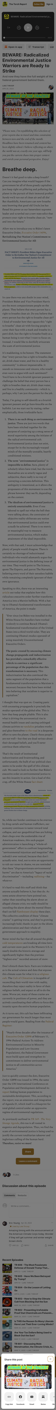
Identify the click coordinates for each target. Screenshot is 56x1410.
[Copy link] (9, 1397)
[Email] (32, 1397)
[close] (50, 1359)
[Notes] (43, 1397)
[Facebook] (20, 1397)
